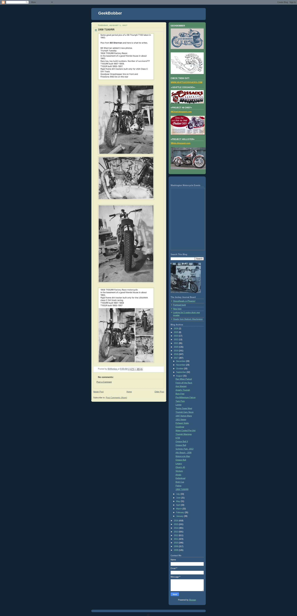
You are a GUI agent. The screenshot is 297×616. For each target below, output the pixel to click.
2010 (176, 543)
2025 (176, 332)
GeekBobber (110, 13)
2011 (176, 539)
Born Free (180, 394)
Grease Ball (181, 445)
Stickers (179, 471)
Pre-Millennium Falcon (186, 397)
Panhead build (179, 305)
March (179, 509)
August (179, 376)
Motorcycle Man (183, 456)
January (180, 516)
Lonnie (178, 405)
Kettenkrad (180, 478)
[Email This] (129, 369)
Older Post (159, 392)
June (178, 498)
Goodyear (180, 427)
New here (177, 309)
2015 (176, 524)
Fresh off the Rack (184, 383)
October (180, 369)
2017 (176, 358)
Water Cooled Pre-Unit (186, 431)
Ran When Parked (184, 379)
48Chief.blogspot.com (181, 112)
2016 (176, 521)
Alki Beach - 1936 (184, 453)
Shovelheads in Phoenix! (184, 301)
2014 (176, 528)
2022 (176, 340)
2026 (176, 329)
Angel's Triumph (183, 390)
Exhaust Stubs (182, 423)
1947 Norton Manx (184, 416)
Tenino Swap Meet (184, 408)
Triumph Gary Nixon (185, 412)
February (180, 512)
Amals (178, 475)
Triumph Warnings (184, 434)
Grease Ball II (182, 441)
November (181, 365)
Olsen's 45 (180, 467)
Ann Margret (181, 386)
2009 (176, 546)
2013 (176, 532)
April (178, 505)
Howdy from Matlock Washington (188, 319)
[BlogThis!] (132, 369)
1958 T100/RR (182, 489)
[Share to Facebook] (138, 369)
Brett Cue (180, 482)
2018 (176, 354)
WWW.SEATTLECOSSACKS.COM (186, 82)
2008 (176, 550)
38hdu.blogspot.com (180, 143)
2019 (176, 351)
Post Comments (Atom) (116, 398)
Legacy (179, 464)
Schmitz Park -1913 (184, 449)
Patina (178, 486)
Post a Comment (104, 382)
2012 (176, 535)
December (181, 361)
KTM (178, 438)
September (181, 372)
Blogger (192, 600)
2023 (176, 336)
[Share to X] (135, 369)
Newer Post (98, 392)
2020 (176, 347)
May (178, 501)
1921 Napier (181, 420)
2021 (176, 343)
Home (129, 392)
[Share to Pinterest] (141, 369)
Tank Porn (180, 401)
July (178, 494)
